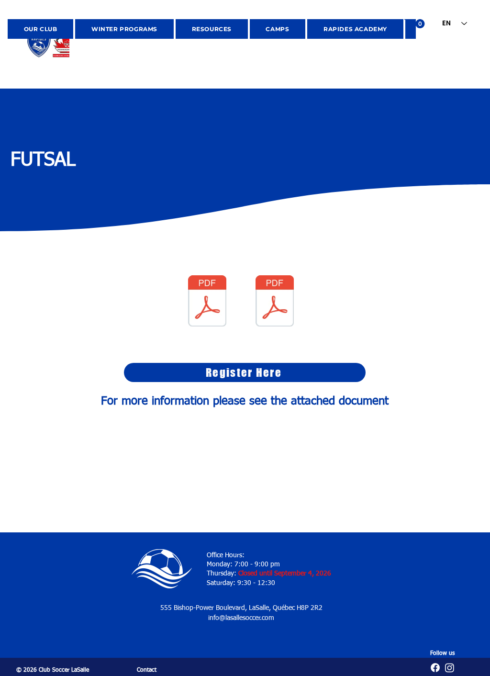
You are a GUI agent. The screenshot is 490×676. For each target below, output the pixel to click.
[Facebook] (435, 668)
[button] (415, 23)
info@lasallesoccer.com (241, 618)
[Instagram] (450, 668)
